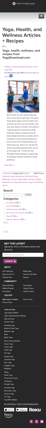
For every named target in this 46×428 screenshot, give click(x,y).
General (29, 73)
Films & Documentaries (12, 341)
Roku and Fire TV (8, 274)
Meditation (7, 368)
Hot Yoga (7, 353)
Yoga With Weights (10, 400)
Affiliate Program (8, 288)
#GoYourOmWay (8, 285)
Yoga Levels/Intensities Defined (15, 316)
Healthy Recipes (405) (14, 209)
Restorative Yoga (10, 391)
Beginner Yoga (9, 331)
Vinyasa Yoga (9, 394)
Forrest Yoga (8, 344)
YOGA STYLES (9, 310)
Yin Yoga (7, 397)
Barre (6, 334)
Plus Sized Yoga (31, 176)
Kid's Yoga (7, 362)
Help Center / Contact (10, 299)
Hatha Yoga (8, 350)
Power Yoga (8, 375)
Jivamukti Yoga (9, 359)
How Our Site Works (30, 274)
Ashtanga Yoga (9, 325)
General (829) (11, 206)
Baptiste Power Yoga (11, 328)
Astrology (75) (11, 203)
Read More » (9, 165)
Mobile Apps (27, 271)
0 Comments (8, 173)
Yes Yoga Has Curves (19, 182)
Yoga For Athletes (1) (13, 219)
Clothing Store (7, 277)
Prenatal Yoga (9, 384)
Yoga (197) (9, 216)
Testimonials (27, 285)
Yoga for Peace (28, 288)
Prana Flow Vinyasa (11, 378)
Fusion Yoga (8, 347)
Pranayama (8, 381)
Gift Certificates (7, 271)
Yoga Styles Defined (11, 313)
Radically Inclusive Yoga (12, 179)
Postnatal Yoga (9, 388)
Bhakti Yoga (8, 337)
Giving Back (6, 291)
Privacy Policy (7, 302)
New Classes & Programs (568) (17, 213)
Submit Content (28, 291)
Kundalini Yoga (9, 365)
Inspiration (19, 176)
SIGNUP (9, 261)
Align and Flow (9, 319)
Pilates (6, 372)
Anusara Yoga (9, 322)
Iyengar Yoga (8, 356)
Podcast (26, 277)
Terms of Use (27, 299)
